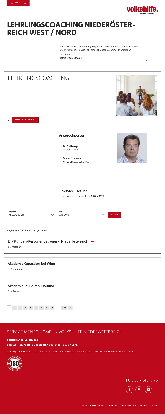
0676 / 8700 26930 (74, 158)
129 (64, 307)
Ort (60, 212)
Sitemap (143, 406)
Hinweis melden (129, 406)
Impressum (112, 406)
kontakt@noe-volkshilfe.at (78, 162)
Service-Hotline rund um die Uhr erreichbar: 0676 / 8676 (42, 344)
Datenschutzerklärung (92, 406)
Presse (154, 406)
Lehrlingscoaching (25, 120)
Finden (114, 215)
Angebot (12, 212)
